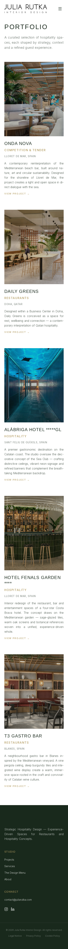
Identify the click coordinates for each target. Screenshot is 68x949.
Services (9, 866)
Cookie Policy (52, 935)
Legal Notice (15, 935)
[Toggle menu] (60, 8)
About (7, 879)
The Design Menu (15, 872)
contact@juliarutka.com (18, 899)
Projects (9, 859)
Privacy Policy (33, 935)
